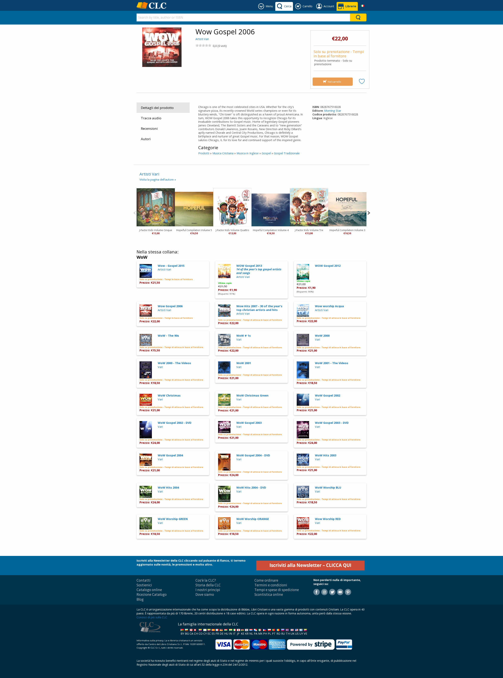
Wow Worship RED (328, 519)
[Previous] (134, 212)
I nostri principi (208, 590)
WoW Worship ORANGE (252, 519)
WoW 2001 (243, 363)
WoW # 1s (243, 335)
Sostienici (144, 585)
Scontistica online (268, 594)
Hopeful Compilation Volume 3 (347, 230)
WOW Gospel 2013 (258, 269)
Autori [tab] (146, 139)
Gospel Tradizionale (287, 153)
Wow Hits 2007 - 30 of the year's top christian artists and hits (259, 308)
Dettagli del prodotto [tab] (157, 107)
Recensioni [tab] (149, 128)
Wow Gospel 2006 (170, 306)
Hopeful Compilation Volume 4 (271, 230)
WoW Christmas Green (252, 395)
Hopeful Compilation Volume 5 (194, 230)
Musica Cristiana (222, 153)
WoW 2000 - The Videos (174, 363)
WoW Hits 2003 (325, 455)
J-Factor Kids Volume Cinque (155, 230)
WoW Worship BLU (328, 487)
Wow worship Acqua (329, 306)
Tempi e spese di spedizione (276, 590)
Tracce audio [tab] (151, 118)
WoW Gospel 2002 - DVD (174, 423)
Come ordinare (266, 580)
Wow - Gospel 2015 (171, 266)
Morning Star (332, 110)
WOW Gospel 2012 (328, 266)
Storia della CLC (208, 585)
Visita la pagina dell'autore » (158, 179)
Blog (140, 599)
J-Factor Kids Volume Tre (309, 230)
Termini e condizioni (270, 585)
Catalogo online (149, 590)
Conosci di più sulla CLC (152, 617)
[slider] (203, 45)
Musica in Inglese (248, 153)
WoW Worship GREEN (173, 519)
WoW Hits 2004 (168, 487)
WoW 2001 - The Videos (331, 363)
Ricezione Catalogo (152, 594)
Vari (238, 339)
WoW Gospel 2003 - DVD (332, 423)
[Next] (368, 212)
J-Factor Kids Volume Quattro (232, 230)
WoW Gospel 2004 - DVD (253, 455)
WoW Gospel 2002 (327, 395)
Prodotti (203, 153)
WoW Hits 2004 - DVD (251, 487)
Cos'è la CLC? (206, 580)
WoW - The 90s (168, 335)
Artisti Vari (202, 39)
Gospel (266, 153)
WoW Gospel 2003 (249, 423)
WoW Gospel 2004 (170, 455)
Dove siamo (205, 594)
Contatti (144, 580)
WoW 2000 (322, 335)
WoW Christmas (169, 395)
